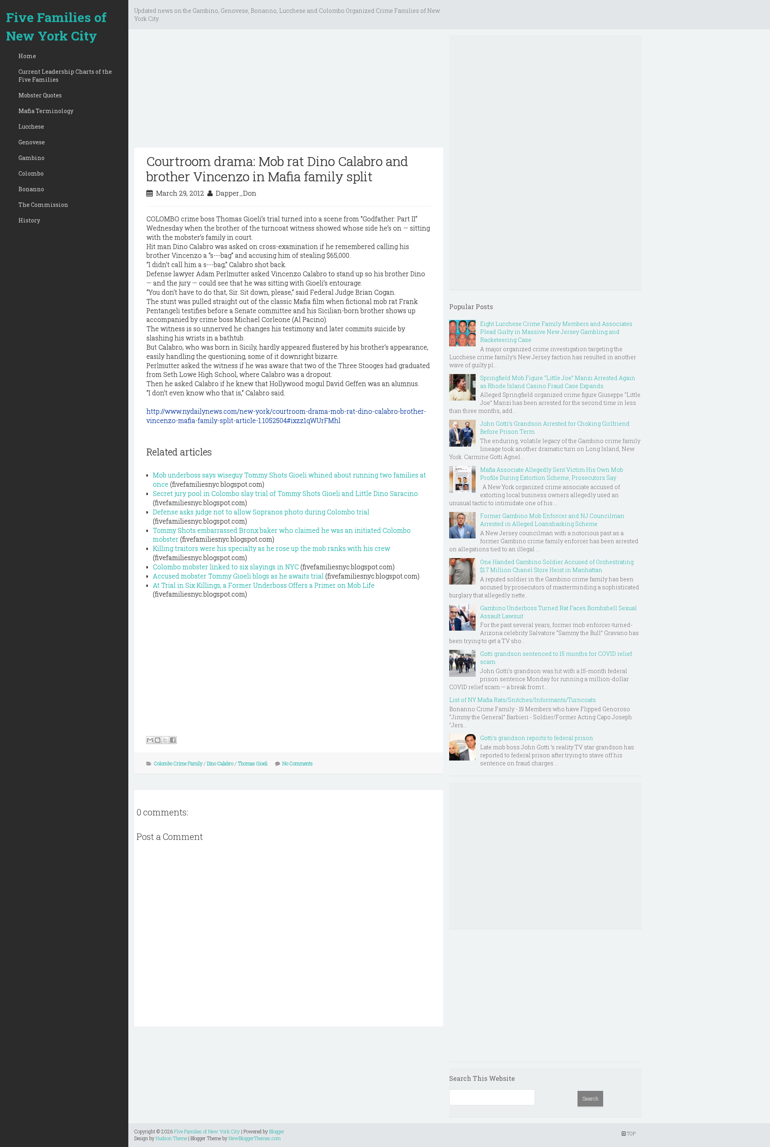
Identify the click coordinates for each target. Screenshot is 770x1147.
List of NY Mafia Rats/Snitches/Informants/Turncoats (522, 700)
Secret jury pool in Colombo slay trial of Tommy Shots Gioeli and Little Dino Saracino (285, 493)
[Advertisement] (288, 91)
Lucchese (31, 126)
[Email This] (150, 740)
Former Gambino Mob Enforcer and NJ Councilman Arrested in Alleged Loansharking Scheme (552, 520)
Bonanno (31, 189)
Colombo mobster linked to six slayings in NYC (226, 566)
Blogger (276, 1131)
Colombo (31, 173)
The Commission (43, 204)
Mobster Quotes (40, 95)
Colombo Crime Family (178, 763)
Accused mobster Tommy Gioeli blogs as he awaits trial (238, 576)
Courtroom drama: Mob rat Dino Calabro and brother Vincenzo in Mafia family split (277, 168)
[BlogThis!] (158, 740)
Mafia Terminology (45, 111)
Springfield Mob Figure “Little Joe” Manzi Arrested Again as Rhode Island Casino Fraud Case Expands (557, 382)
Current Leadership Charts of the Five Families (65, 75)
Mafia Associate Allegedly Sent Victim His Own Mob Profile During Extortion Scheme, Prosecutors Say (551, 473)
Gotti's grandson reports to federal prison (536, 738)
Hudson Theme (171, 1138)
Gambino (31, 158)
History (29, 220)
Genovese (31, 142)
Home (27, 56)
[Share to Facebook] (173, 740)
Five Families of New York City (56, 26)
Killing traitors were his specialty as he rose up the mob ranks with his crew (271, 548)
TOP (631, 1133)
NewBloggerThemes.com (255, 1138)
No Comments (297, 763)
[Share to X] (165, 740)
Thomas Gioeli (252, 763)
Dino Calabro (220, 763)
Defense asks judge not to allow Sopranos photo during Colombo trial (261, 512)
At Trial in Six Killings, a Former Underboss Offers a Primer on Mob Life (264, 585)
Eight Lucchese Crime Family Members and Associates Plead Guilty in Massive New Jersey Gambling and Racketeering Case (556, 332)
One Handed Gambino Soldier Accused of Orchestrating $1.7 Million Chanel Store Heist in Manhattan (557, 566)
